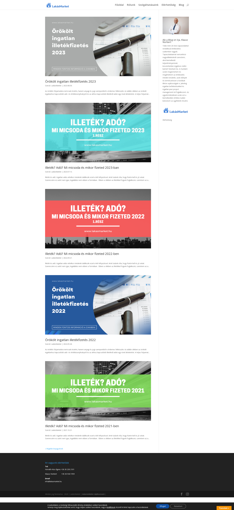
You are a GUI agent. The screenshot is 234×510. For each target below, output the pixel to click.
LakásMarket (56, 85)
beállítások (111, 507)
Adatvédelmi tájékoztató (93, 494)
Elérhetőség (169, 5)
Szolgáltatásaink (148, 5)
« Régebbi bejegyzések (54, 448)
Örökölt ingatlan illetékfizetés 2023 (70, 81)
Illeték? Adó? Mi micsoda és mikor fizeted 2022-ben (82, 253)
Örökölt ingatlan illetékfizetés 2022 (70, 340)
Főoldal (119, 5)
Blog (181, 5)
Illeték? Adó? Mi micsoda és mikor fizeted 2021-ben (82, 426)
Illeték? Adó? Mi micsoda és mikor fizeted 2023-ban (82, 167)
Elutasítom (178, 506)
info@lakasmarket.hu (53, 481)
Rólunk (131, 5)
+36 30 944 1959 (68, 474)
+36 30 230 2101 (67, 469)
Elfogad (163, 506)
